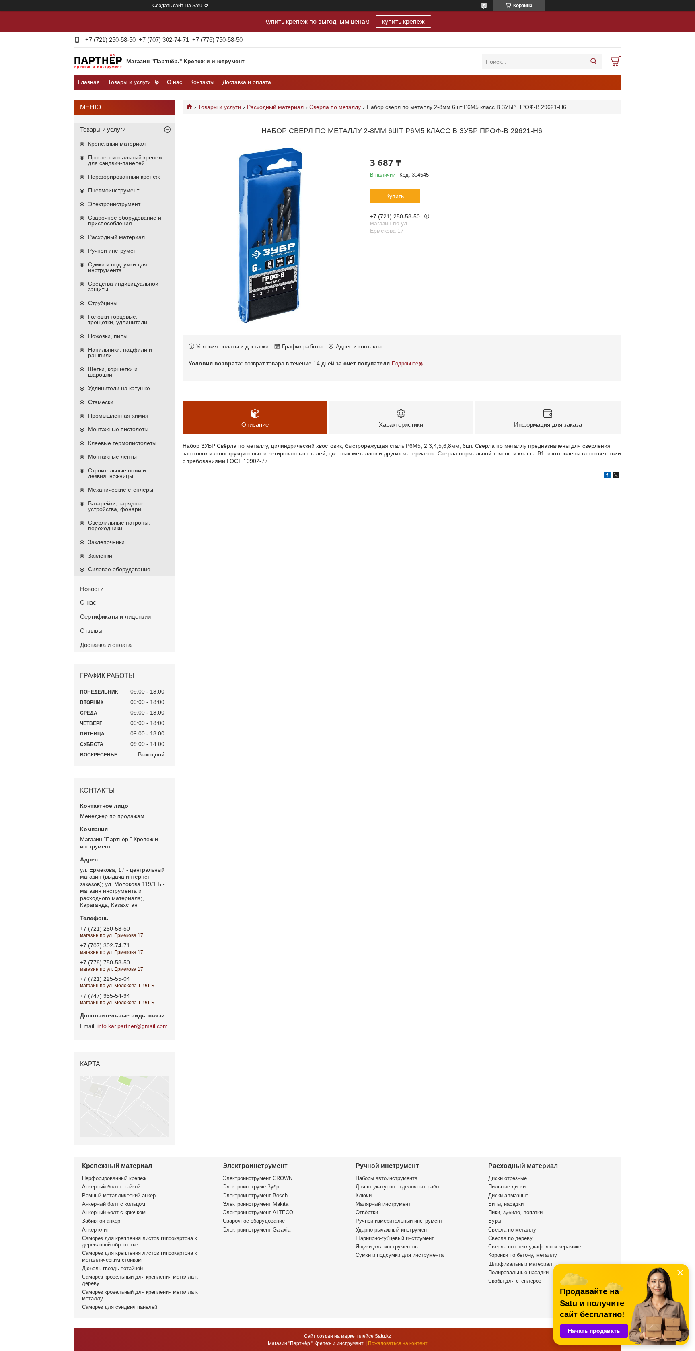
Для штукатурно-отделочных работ (398, 1187)
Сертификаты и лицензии (115, 616)
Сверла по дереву (510, 1238)
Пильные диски (507, 1187)
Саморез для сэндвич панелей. (120, 1307)
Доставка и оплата (246, 82)
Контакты (202, 82)
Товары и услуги (129, 82)
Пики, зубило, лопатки (515, 1212)
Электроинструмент (114, 204)
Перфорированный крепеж (124, 176)
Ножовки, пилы (107, 336)
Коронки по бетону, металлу (522, 1255)
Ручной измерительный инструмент (399, 1221)
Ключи (364, 1195)
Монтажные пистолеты (118, 429)
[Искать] (593, 61)
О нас (174, 82)
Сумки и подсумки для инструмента (117, 267)
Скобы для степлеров (514, 1281)
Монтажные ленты (112, 456)
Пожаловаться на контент (398, 1343)
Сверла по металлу (335, 107)
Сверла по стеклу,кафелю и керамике (534, 1247)
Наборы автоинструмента (386, 1178)
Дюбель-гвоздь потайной (112, 1268)
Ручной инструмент (113, 250)
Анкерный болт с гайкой (111, 1187)
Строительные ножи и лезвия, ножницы (117, 473)
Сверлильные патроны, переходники (119, 525)
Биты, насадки (506, 1204)
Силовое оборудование (119, 569)
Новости (91, 588)
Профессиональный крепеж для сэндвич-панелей (125, 160)
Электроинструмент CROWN (257, 1178)
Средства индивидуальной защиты (123, 286)
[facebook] (607, 476)
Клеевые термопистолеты (122, 443)
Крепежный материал (117, 143)
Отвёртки (367, 1212)
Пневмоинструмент (113, 190)
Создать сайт (167, 5)
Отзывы (91, 630)
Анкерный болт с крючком (114, 1212)
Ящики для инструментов (387, 1247)
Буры (494, 1221)
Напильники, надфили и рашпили (120, 352)
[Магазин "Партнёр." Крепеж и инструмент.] (98, 61)
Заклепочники (106, 542)
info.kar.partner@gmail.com (132, 1026)
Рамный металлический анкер (119, 1195)
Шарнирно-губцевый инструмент (395, 1238)
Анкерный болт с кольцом (113, 1204)
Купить (395, 196)
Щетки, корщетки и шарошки (113, 372)
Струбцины (102, 303)
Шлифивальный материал (520, 1264)
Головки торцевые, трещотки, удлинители (117, 319)
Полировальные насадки (518, 1272)
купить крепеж (403, 21)
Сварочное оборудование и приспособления (124, 220)
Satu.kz (383, 1336)
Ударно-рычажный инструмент (392, 1230)
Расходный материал (275, 107)
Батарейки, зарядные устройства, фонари (116, 506)
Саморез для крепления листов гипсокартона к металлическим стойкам (139, 1256)
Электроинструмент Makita (255, 1204)
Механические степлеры (120, 489)
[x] (616, 476)
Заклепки (100, 555)
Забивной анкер (101, 1221)
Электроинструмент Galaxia (256, 1230)
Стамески (100, 402)
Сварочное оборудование (254, 1221)
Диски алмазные (508, 1195)
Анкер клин (95, 1230)
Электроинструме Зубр (251, 1187)
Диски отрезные (507, 1178)
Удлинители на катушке (119, 388)
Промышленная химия (118, 415)
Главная (89, 82)
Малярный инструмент (383, 1204)
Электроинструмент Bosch (255, 1195)
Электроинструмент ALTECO (258, 1212)
